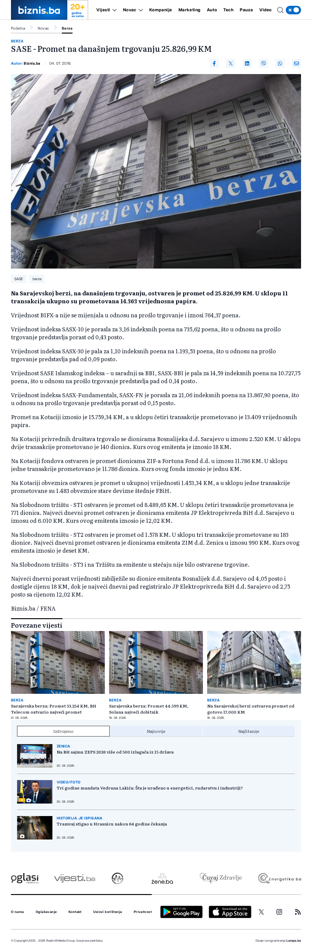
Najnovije (156, 731)
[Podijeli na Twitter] (230, 63)
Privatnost (143, 912)
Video (265, 10)
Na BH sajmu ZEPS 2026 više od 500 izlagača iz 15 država (115, 752)
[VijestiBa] (74, 878)
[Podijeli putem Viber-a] (263, 63)
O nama (17, 912)
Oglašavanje (46, 912)
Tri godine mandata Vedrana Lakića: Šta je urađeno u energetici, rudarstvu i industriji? (150, 788)
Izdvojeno (63, 731)
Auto (212, 10)
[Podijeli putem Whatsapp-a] (280, 63)
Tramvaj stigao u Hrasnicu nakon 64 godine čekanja (112, 824)
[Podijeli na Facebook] (214, 63)
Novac (129, 10)
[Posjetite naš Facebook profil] (243, 912)
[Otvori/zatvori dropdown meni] (113, 10)
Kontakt (75, 912)
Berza (67, 28)
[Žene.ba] (162, 878)
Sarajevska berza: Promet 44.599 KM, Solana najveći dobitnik (148, 709)
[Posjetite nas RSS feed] (298, 912)
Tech (228, 10)
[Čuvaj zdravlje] (221, 878)
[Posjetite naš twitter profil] (261, 912)
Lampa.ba (293, 940)
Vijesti (103, 10)
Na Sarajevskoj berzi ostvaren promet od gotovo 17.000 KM (250, 709)
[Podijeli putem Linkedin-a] (247, 63)
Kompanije (160, 10)
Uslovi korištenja (107, 912)
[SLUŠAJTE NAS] (117, 878)
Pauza (246, 10)
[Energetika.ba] (279, 878)
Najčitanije (248, 731)
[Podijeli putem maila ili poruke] (296, 63)
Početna (18, 28)
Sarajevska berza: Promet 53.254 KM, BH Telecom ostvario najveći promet (53, 709)
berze (37, 279)
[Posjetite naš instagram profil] (279, 912)
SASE (18, 279)
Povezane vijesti (36, 624)
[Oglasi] (24, 878)
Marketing (189, 10)
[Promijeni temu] (293, 10)
